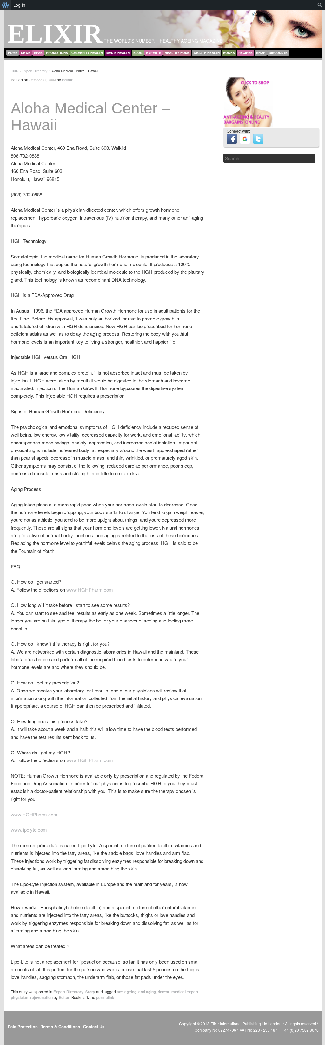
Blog (138, 53)
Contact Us (93, 1026)
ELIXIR (55, 33)
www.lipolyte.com (29, 829)
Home (12, 53)
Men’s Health (118, 53)
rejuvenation (41, 997)
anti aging (147, 991)
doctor (163, 991)
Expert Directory (68, 991)
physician (19, 997)
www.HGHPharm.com (89, 589)
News (25, 53)
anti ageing (126, 991)
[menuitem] (5, 5)
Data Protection (23, 1026)
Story (90, 991)
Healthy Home (177, 53)
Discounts (278, 53)
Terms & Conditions (60, 1026)
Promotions (57, 53)
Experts (153, 53)
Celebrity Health (87, 53)
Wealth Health (206, 53)
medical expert (184, 991)
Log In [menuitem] (19, 5)
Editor (67, 80)
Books (229, 53)
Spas (38, 53)
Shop (260, 53)
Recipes (245, 53)
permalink (105, 997)
